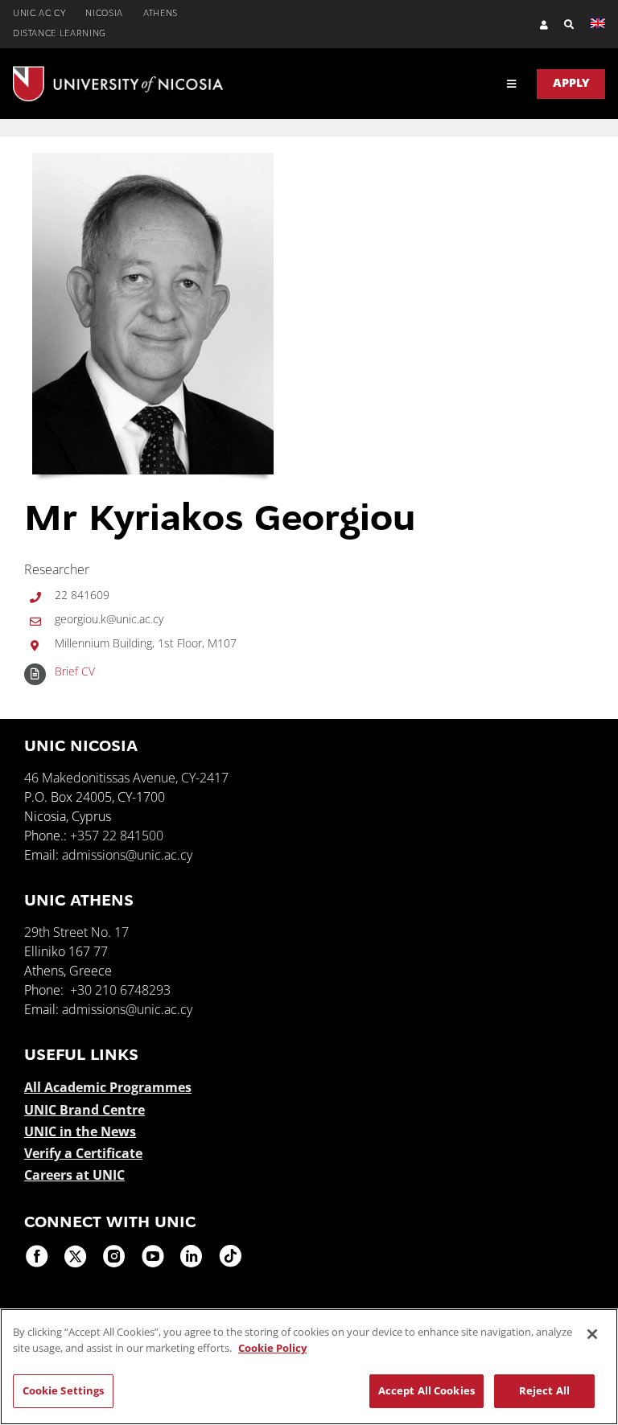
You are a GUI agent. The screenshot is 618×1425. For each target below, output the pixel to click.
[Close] (592, 1334)
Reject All (544, 1390)
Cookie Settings (64, 1390)
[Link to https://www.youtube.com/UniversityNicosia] (153, 1256)
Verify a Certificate (83, 1153)
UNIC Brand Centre (84, 1110)
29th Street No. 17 (76, 932)
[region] (309, 1366)
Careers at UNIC (74, 1175)
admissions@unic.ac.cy (127, 855)
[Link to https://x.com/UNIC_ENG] (76, 1256)
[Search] (561, 24)
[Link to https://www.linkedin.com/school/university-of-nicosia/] (191, 1256)
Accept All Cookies (426, 1390)
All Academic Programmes (108, 1087)
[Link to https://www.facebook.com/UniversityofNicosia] (37, 1256)
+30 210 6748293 (120, 990)
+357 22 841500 (116, 835)
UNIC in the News (80, 1131)
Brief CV (75, 671)
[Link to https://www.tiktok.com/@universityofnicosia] (230, 1256)
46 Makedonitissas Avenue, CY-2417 (126, 777)
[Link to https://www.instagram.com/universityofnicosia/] (114, 1256)
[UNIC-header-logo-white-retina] (118, 72)
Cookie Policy (272, 1348)
